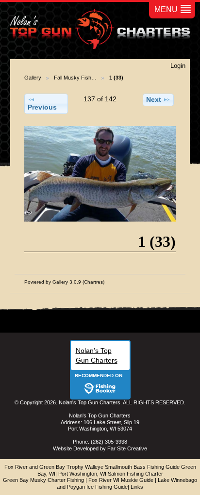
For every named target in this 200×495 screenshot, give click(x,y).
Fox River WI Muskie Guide (120, 480)
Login (177, 65)
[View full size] (100, 174)
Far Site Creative (127, 448)
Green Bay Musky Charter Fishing (43, 480)
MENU (166, 9)
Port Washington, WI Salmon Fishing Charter (110, 474)
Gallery (32, 77)
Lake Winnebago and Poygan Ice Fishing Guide (127, 483)
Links (137, 487)
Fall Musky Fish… (75, 77)
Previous (42, 107)
